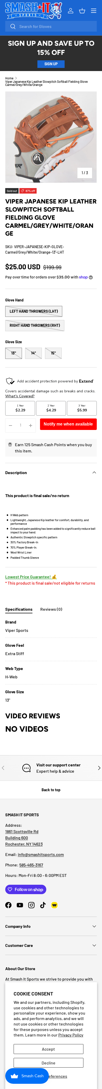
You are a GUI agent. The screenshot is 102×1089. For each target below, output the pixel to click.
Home (9, 78)
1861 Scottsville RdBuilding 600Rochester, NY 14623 (24, 837)
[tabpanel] (51, 661)
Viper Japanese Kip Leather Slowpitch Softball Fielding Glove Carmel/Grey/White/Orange (46, 83)
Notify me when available (68, 424)
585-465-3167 (31, 864)
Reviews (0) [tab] (51, 609)
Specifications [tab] (18, 609)
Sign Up (51, 64)
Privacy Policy (70, 1034)
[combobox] (51, 26)
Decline (48, 1062)
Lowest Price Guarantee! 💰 (31, 576)
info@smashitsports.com (41, 854)
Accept (48, 1048)
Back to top (51, 790)
